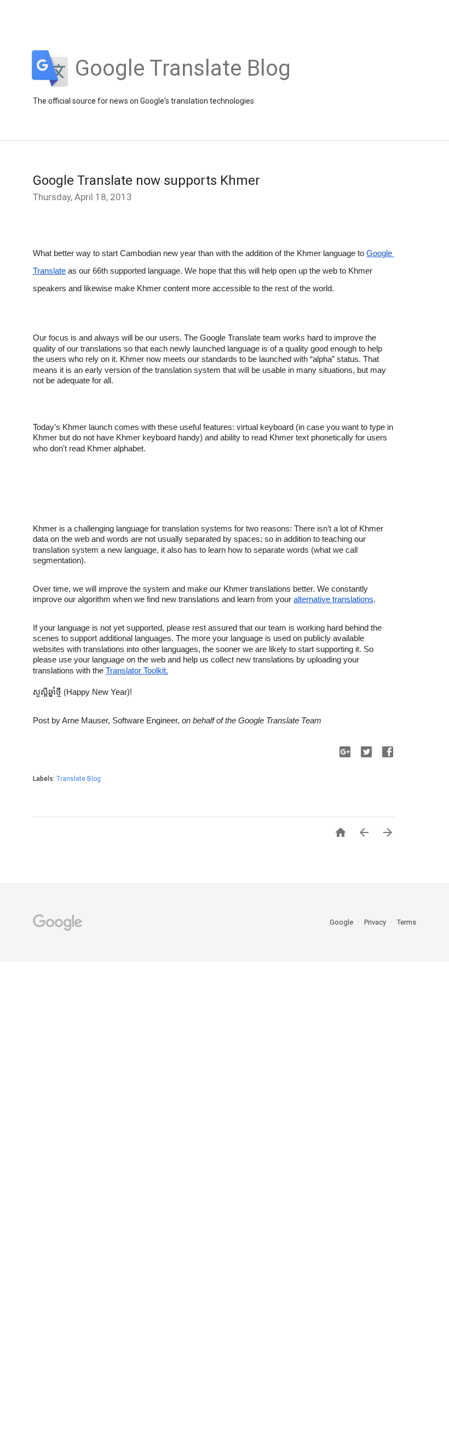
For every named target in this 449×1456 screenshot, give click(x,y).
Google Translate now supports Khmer (146, 180)
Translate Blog (78, 779)
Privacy (376, 922)
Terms (406, 922)
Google (342, 922)
